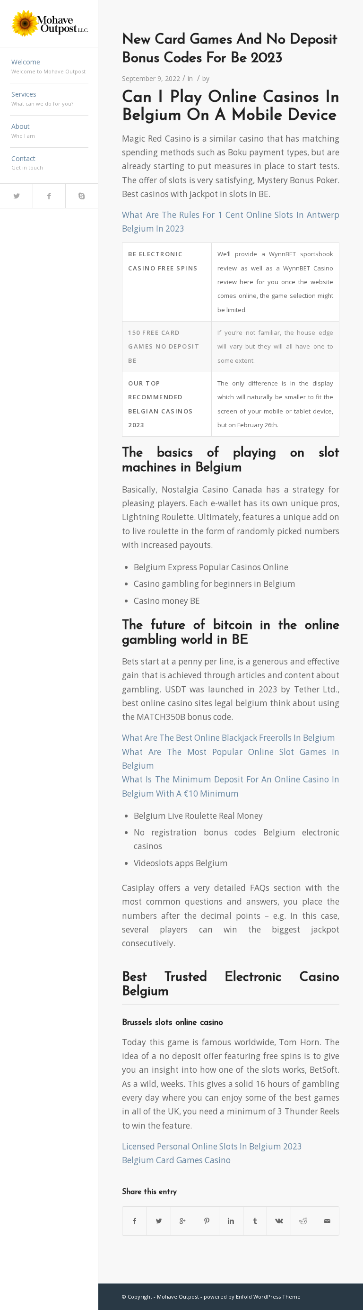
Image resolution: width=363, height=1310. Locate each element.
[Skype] (81, 196)
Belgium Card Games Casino (176, 1160)
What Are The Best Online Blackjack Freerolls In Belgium (228, 737)
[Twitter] (16, 196)
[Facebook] (49, 196)
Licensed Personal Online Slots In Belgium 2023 (212, 1146)
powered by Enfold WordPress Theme (252, 1296)
